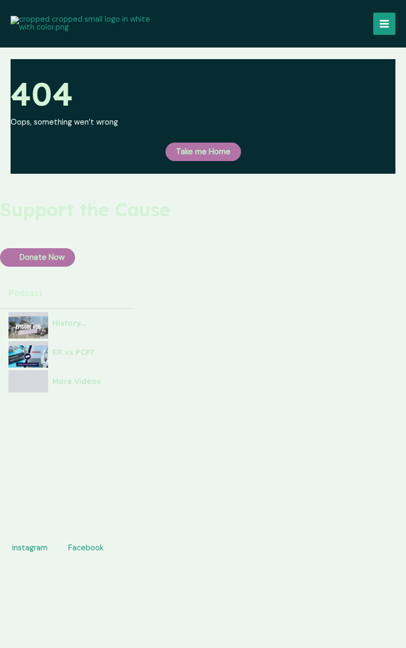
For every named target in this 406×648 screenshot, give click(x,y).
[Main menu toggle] (384, 24)
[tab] (67, 323)
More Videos (76, 382)
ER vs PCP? (73, 352)
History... (69, 323)
